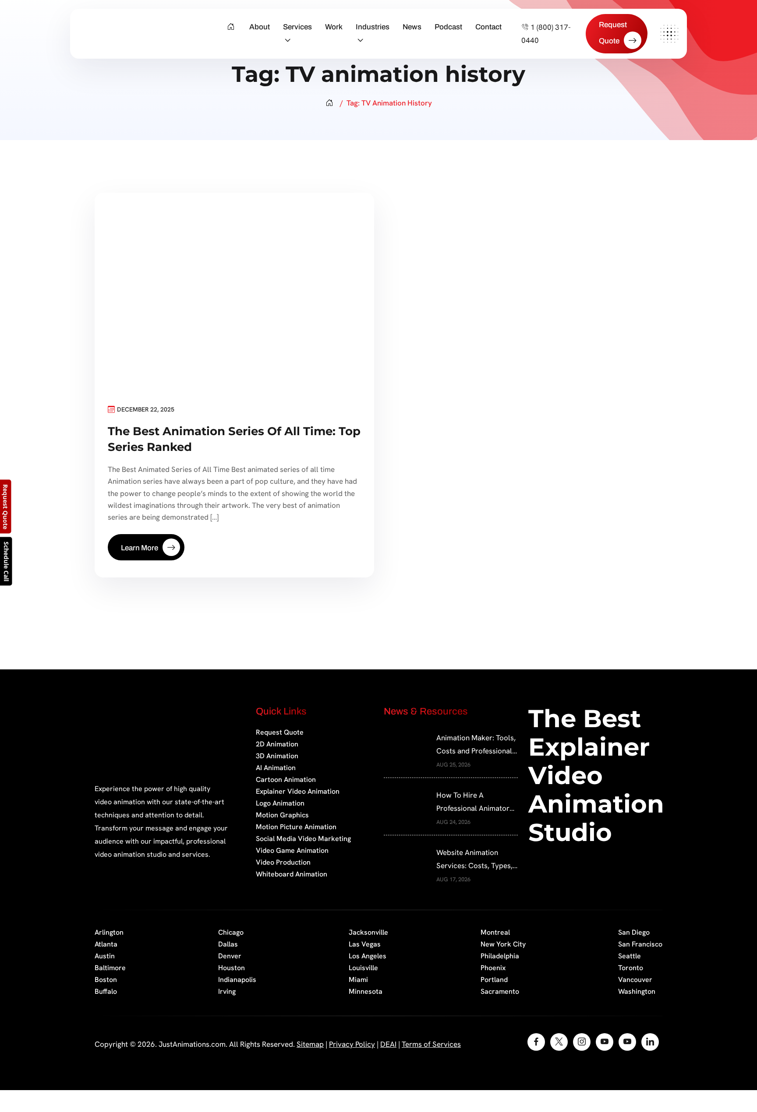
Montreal (495, 932)
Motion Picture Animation (296, 826)
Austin (105, 956)
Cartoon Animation (286, 779)
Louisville (363, 967)
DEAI (388, 1044)
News (412, 27)
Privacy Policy (352, 1044)
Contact (488, 27)
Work (334, 27)
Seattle (629, 956)
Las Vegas (365, 944)
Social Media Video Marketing (303, 838)
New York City (503, 944)
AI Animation (276, 767)
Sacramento (500, 991)
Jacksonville (368, 932)
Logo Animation (280, 803)
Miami (358, 979)
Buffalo (106, 991)
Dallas (228, 944)
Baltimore (110, 967)
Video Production (283, 862)
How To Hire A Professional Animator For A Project (472, 802)
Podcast (448, 27)
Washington (636, 991)
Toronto (630, 967)
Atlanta (106, 944)
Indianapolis (237, 979)
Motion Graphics (282, 815)
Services (297, 27)
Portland (494, 979)
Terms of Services (431, 1044)
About (259, 27)
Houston (231, 967)
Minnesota (365, 991)
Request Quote (280, 732)
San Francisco (640, 944)
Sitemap (310, 1044)
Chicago (231, 932)
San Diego (634, 932)
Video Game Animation (292, 850)
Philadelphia (500, 956)
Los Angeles (367, 956)
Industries (372, 27)
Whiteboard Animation (291, 874)
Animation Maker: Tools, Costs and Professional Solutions (476, 745)
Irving (227, 991)
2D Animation (277, 744)
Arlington (109, 932)
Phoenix (493, 967)
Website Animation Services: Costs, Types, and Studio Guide (474, 860)
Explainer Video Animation (298, 791)
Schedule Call (6, 561)
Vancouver (635, 979)
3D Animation (277, 755)
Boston (106, 979)
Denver (229, 956)
